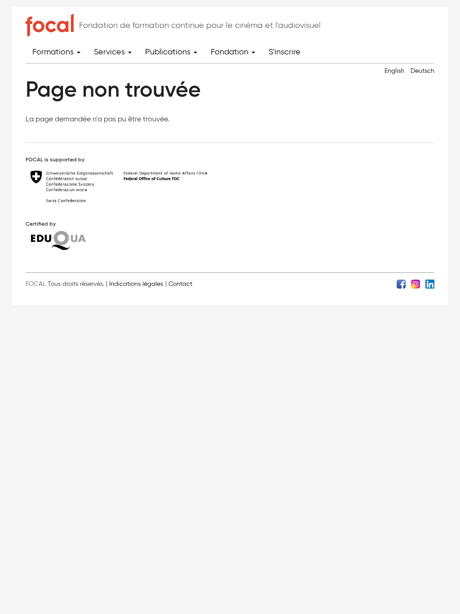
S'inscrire (285, 52)
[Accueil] (50, 25)
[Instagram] (415, 283)
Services (110, 52)
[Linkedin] (429, 283)
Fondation (231, 52)
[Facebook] (401, 283)
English (394, 71)
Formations (54, 52)
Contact (180, 284)
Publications (169, 52)
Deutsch (422, 71)
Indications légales (136, 284)
